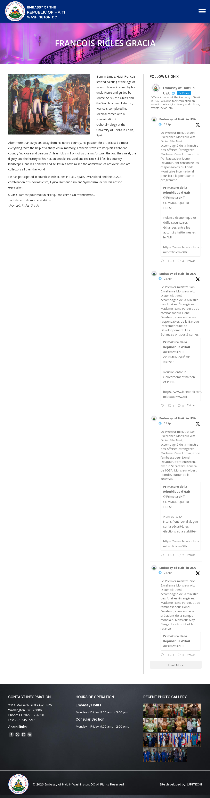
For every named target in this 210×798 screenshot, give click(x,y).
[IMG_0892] (194, 711)
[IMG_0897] (165, 711)
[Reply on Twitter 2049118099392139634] (163, 555)
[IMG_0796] (165, 740)
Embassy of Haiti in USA (177, 119)
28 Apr (168, 124)
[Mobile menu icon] (202, 11)
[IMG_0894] (179, 711)
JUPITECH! (194, 784)
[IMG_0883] (165, 725)
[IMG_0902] (150, 711)
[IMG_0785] (179, 740)
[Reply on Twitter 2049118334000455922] (163, 406)
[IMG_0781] (194, 740)
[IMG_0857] (194, 725)
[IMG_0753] (179, 754)
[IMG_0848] (150, 740)
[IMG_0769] (165, 754)
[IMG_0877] (179, 725)
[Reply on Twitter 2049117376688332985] (163, 655)
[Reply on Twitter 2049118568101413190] (163, 261)
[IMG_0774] (150, 754)
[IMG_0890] (150, 725)
